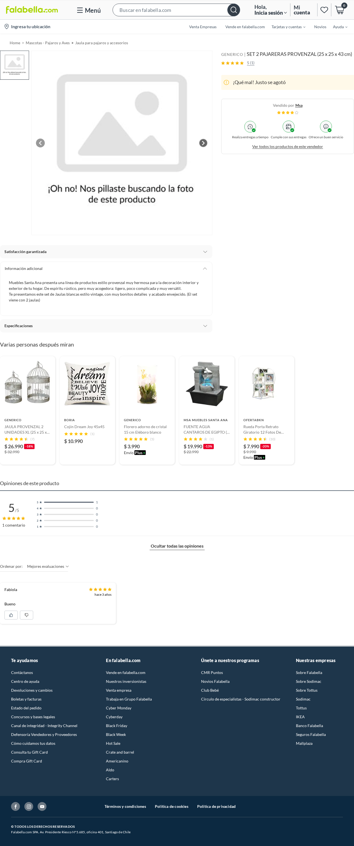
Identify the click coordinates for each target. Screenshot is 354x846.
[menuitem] (285, 26)
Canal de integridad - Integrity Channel (44, 725)
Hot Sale (113, 743)
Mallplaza (304, 743)
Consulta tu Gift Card (29, 752)
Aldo (110, 769)
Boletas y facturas (26, 699)
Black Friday (116, 725)
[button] (176, 9)
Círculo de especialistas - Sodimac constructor (240, 699)
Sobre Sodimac (308, 681)
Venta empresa (118, 690)
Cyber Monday (118, 708)
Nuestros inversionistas (126, 681)
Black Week (116, 734)
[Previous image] (40, 143)
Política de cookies (171, 806)
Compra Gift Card (26, 761)
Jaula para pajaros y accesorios (101, 42)
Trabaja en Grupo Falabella (129, 699)
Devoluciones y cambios (32, 690)
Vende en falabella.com (125, 672)
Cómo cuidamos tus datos (33, 743)
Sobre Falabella (309, 672)
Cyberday (114, 716)
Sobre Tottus (306, 690)
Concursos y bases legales (33, 716)
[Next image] (203, 143)
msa (299, 105)
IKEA (300, 716)
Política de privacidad (216, 806)
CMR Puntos (212, 672)
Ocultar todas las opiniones (177, 545)
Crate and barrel (120, 752)
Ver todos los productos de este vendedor (287, 146)
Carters (112, 778)
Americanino (117, 761)
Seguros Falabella (311, 734)
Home (15, 42)
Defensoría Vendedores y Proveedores (44, 734)
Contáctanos (22, 672)
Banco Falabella (309, 725)
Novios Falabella (215, 681)
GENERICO (232, 54)
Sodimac (303, 699)
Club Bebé (210, 690)
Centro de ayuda (25, 681)
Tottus (301, 708)
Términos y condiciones (125, 806)
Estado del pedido (26, 708)
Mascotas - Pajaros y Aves (48, 42)
